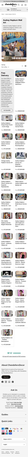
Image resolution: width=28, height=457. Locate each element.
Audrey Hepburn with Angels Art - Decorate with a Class (20, 223)
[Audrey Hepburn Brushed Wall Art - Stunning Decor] (21, 136)
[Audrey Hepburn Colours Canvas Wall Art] (7, 136)
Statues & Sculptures (6, 453)
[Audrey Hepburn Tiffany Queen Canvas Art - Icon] (7, 196)
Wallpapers (17, 453)
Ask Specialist (7, 110)
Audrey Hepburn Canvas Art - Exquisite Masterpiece (19, 163)
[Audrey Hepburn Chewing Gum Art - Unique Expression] (7, 255)
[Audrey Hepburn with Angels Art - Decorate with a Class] (21, 215)
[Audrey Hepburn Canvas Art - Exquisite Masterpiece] (21, 155)
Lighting (7, 451)
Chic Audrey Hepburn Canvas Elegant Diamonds (6, 222)
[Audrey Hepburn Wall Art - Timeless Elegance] (7, 313)
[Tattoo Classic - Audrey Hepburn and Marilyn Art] (21, 176)
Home (3, 14)
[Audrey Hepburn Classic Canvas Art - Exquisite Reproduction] (7, 176)
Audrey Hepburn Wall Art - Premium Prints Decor (20, 281)
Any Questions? (14, 1)
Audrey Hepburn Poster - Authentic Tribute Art (6, 243)
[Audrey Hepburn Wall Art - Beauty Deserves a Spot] (21, 255)
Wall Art (17, 451)
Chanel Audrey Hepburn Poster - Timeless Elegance (6, 281)
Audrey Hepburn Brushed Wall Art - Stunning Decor (20, 143)
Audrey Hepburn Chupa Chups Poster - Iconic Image (7, 124)
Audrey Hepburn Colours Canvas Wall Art (5, 143)
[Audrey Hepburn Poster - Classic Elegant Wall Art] (21, 293)
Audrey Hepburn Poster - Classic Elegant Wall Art (19, 300)
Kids (12, 453)
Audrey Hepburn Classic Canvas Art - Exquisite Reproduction (7, 184)
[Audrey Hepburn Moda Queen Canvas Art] (21, 196)
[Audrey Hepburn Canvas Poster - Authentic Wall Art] (21, 313)
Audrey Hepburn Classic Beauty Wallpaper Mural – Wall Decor (20, 81)
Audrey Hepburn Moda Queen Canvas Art (21, 203)
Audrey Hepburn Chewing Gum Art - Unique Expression (6, 262)
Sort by (3, 64)
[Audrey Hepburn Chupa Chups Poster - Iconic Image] (7, 118)
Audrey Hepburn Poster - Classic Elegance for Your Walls (6, 301)
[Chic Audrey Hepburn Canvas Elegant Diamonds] (7, 215)
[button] (25, 5)
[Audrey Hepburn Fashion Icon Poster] (21, 236)
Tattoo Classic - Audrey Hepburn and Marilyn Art (21, 183)
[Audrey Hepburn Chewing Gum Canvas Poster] (21, 118)
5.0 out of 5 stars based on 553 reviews (14, 356)
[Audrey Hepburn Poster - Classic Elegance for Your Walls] (7, 293)
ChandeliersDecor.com (9, 449)
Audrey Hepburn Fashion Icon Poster (20, 242)
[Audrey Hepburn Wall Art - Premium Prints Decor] (21, 274)
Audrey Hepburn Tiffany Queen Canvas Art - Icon (6, 203)
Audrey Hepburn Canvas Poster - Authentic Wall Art (20, 320)
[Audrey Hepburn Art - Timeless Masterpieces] (7, 332)
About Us (6, 377)
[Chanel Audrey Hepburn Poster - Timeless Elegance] (7, 274)
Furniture (12, 451)
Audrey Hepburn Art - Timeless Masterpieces (6, 339)
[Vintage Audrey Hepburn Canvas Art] (7, 155)
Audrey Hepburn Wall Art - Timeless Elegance (6, 320)
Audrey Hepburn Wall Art (10, 14)
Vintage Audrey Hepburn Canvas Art (7, 161)
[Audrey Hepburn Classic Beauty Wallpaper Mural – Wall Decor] (21, 73)
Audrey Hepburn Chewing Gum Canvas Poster (19, 124)
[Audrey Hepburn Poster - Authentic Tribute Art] (7, 236)
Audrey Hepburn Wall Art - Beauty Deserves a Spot (20, 262)
